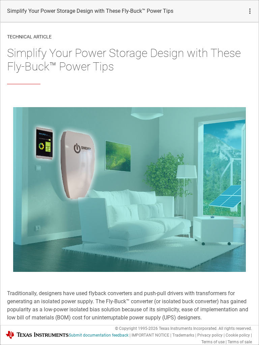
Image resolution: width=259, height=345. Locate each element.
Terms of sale (240, 342)
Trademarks (183, 335)
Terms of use (213, 342)
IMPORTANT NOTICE (150, 335)
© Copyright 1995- (136, 328)
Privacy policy (210, 335)
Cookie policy (238, 335)
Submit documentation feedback (98, 335)
